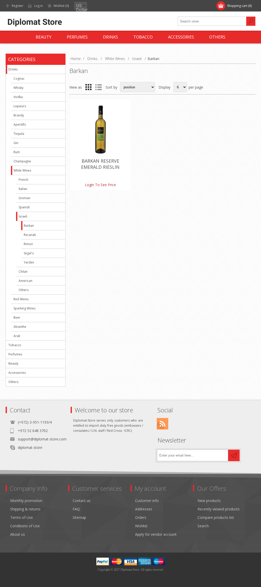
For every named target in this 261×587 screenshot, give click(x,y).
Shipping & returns (25, 509)
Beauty (13, 363)
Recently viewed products (219, 509)
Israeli (23, 216)
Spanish (24, 207)
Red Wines (21, 299)
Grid (88, 87)
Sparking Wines (24, 308)
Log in (38, 6)
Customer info (147, 500)
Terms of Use (21, 517)
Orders (140, 517)
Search (203, 525)
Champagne (22, 161)
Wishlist (141, 525)
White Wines (22, 170)
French (23, 179)
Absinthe (20, 327)
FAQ (76, 509)
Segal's (29, 253)
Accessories (17, 372)
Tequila (19, 133)
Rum (17, 152)
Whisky (18, 88)
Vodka (18, 97)
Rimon (28, 244)
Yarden (29, 262)
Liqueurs (20, 106)
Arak (17, 336)
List (98, 87)
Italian (23, 189)
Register (17, 6)
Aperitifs (20, 124)
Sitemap (79, 517)
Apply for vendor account (156, 534)
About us (17, 534)
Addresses (143, 509)
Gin (16, 143)
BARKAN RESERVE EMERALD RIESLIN (100, 164)
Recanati (30, 235)
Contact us (81, 500)
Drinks (13, 69)
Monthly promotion (26, 500)
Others (24, 290)
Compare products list (216, 517)
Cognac (19, 78)
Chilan (23, 271)
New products (209, 500)
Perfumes (15, 354)
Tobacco (14, 345)
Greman (24, 198)
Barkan (29, 225)
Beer (17, 317)
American (25, 281)
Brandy (19, 115)
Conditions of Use (25, 525)
